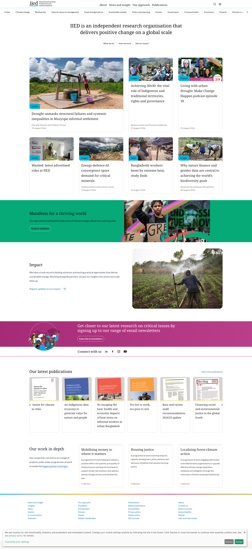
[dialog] (125, 537)
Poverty (223, 12)
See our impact (142, 43)
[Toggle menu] (220, 4)
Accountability (184, 512)
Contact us (183, 505)
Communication (191, 12)
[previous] (30, 404)
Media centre (134, 515)
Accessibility (133, 508)
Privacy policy (134, 512)
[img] (222, 404)
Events (31, 512)
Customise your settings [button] (17, 541)
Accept (239, 541)
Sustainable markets (118, 12)
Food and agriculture (93, 12)
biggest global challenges (55, 466)
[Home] (42, 4)
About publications (136, 505)
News (30, 508)
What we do (108, 43)
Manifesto (82, 505)
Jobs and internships (187, 518)
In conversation (35, 515)
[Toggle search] (214, 4)
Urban (7, 12)
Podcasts (32, 518)
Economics (209, 12)
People (181, 515)
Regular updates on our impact (45, 288)
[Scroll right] (247, 12)
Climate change (23, 12)
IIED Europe (133, 518)
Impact (81, 515)
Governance (173, 12)
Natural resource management (65, 12)
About (103, 5)
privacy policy (16, 535)
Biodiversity (40, 12)
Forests (158, 12)
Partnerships (84, 508)
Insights (31, 505)
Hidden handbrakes (87, 518)
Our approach (141, 5)
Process (81, 512)
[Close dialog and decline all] (245, 531)
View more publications (212, 371)
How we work (125, 43)
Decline (229, 541)
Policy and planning (141, 12)
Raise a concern (185, 508)
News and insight (119, 5)
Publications (159, 5)
